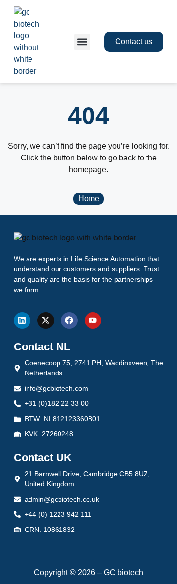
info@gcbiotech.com (56, 388)
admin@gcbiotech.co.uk (62, 499)
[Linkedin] (22, 320)
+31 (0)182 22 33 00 (56, 403)
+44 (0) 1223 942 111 (58, 514)
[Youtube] (93, 320)
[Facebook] (69, 320)
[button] (82, 42)
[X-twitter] (45, 320)
